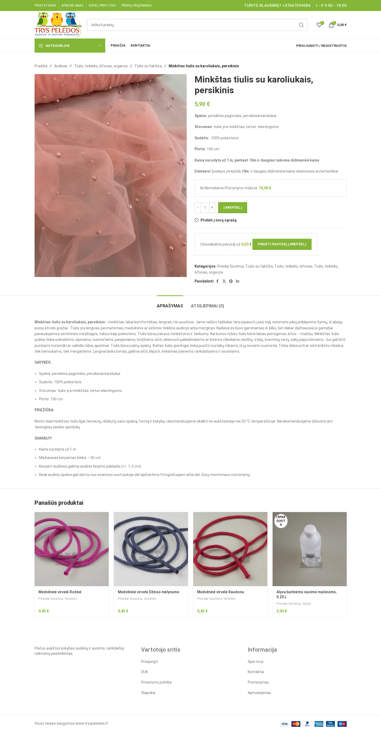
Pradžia (41, 66)
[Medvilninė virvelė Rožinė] (72, 549)
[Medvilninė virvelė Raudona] (230, 549)
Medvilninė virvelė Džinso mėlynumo (148, 592)
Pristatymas (258, 682)
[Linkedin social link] (237, 281)
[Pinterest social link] (231, 281)
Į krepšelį (232, 207)
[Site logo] (58, 24)
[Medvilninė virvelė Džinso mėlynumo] (151, 549)
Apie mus (255, 661)
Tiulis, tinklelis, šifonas (293, 266)
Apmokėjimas (259, 693)
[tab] (170, 303)
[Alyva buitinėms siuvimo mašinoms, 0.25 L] (310, 549)
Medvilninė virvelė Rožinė (59, 592)
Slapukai (148, 693)
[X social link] (224, 281)
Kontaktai (256, 672)
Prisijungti (149, 661)
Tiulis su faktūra (148, 66)
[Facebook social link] (217, 281)
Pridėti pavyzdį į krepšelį (282, 244)
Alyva (307, 604)
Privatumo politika (156, 682)
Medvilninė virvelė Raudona (220, 592)
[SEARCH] (301, 25)
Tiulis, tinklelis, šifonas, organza (101, 66)
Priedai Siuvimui (230, 266)
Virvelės (71, 599)
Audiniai (60, 66)
